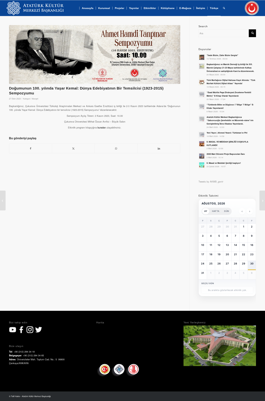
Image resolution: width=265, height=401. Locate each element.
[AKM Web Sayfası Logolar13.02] (35, 8)
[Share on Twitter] (73, 148)
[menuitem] (87, 8)
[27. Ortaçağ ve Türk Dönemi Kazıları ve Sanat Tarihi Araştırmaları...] (3, 200)
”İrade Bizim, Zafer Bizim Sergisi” (222, 55)
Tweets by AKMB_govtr (210, 181)
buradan (102, 127)
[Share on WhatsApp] (116, 148)
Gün (226, 211)
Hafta (215, 211)
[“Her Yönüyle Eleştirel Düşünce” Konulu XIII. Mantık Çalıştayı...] (262, 200)
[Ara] (224, 8)
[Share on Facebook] (30, 148)
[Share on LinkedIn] (159, 148)
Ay (205, 211)
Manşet (35, 98)
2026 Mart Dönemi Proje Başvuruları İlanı (226, 154)
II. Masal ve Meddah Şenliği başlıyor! (224, 163)
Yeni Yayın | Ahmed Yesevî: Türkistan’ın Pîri (227, 132)
